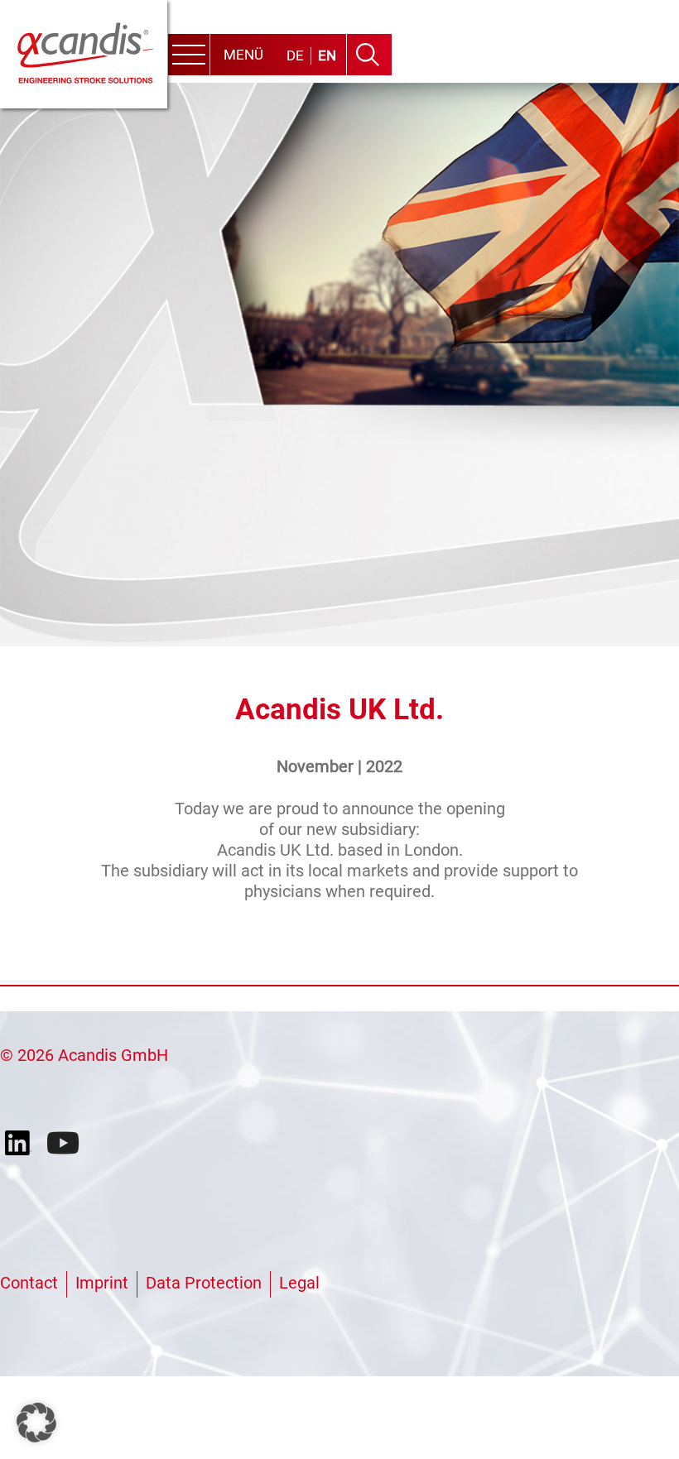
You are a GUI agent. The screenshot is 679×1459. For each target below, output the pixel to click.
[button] (36, 1422)
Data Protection (204, 1283)
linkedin (21, 1143)
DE (295, 55)
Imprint (101, 1283)
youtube (64, 1143)
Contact (29, 1283)
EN (327, 55)
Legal (299, 1283)
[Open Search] (367, 54)
